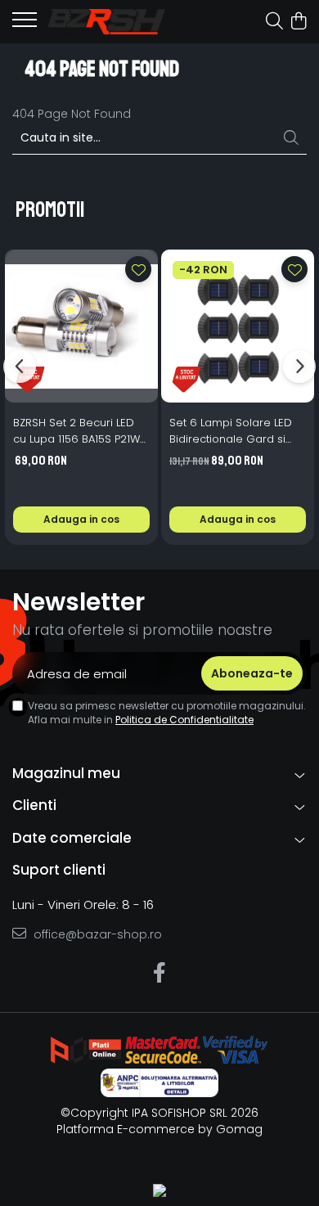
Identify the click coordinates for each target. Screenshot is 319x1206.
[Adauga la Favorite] (138, 269)
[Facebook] (160, 973)
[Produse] (24, 24)
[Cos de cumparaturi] (298, 22)
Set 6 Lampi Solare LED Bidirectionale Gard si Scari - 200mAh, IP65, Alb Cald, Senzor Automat (234, 431)
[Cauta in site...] (274, 22)
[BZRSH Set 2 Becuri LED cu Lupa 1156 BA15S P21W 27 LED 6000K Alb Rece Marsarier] (81, 326)
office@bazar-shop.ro (96, 934)
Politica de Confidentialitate (184, 720)
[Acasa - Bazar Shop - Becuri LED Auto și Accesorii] (106, 21)
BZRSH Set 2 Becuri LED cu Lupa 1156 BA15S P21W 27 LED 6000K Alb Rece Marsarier (76, 431)
